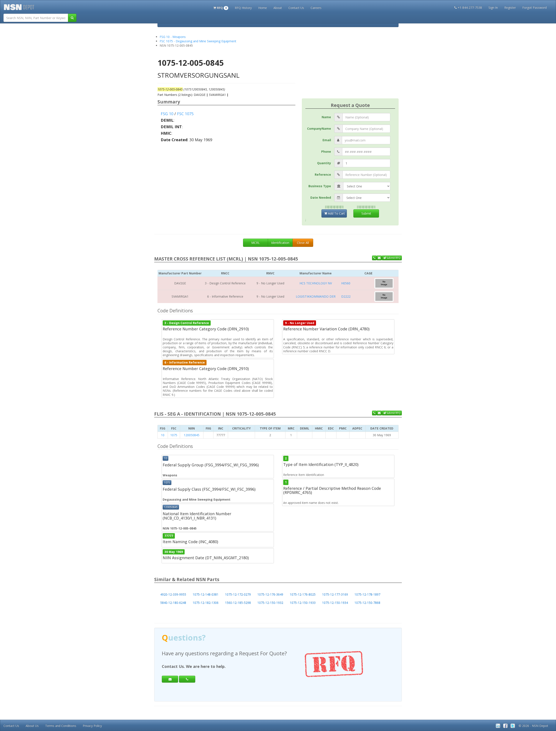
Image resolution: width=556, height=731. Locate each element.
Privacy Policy (92, 726)
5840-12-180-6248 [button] (173, 603)
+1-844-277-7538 (470, 7)
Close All (303, 243)
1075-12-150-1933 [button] (303, 603)
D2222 (346, 296)
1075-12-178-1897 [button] (367, 594)
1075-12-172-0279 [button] (238, 594)
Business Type (319, 186)
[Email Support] (379, 258)
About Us (32, 726)
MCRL (255, 243)
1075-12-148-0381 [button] (205, 594)
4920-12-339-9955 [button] (173, 594)
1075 (173, 435)
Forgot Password (534, 7)
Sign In (493, 7)
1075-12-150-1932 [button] (270, 603)
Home (262, 8)
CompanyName (319, 128)
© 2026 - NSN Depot (533, 726)
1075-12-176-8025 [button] (303, 594)
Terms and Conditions (60, 726)
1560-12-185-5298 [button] (238, 603)
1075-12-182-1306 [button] (205, 603)
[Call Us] (374, 258)
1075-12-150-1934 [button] (335, 603)
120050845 (191, 435)
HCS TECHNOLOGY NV (316, 283)
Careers (316, 8)
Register (510, 7)
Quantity (324, 163)
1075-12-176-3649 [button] (270, 594)
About (277, 8)
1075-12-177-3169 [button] (335, 594)
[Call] (187, 679)
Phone (326, 151)
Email (327, 140)
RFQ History (243, 8)
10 (162, 435)
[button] (221, 7)
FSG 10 (167, 113)
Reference (323, 174)
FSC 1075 (185, 113)
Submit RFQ (393, 258)
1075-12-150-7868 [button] (367, 603)
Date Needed (320, 197)
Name (326, 117)
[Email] (170, 679)
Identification (280, 243)
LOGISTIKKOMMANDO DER (316, 296)
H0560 (345, 283)
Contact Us (296, 8)
